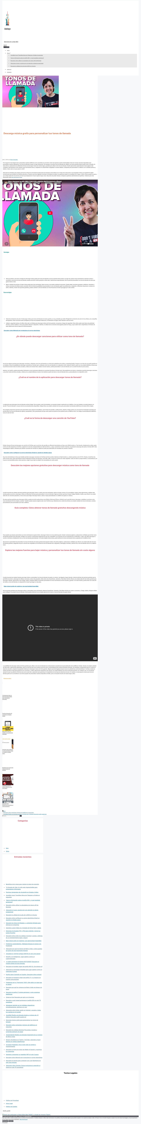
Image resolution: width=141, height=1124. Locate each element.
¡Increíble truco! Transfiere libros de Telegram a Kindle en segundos (27, 55)
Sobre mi (9, 69)
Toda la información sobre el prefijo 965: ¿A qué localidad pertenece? (27, 58)
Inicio (8, 50)
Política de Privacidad (12, 1100)
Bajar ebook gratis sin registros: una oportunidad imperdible (23, 941)
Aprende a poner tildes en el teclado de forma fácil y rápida (23, 928)
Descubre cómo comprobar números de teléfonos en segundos (18, 812)
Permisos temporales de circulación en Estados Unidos (22, 892)
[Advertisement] (50, 118)
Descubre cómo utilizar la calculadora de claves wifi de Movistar (26, 60)
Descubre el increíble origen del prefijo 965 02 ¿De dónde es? (24, 966)
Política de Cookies (11, 1106)
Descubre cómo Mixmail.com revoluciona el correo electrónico (24, 1057)
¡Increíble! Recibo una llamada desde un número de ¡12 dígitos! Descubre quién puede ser (24, 814)
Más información (24, 1119)
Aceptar (11, 1121)
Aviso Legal (9, 1103)
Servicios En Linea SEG (11, 41)
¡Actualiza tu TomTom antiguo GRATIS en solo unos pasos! (23, 953)
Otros (8, 53)
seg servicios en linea (17, 177)
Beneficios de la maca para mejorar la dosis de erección (22, 884)
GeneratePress (27, 1116)
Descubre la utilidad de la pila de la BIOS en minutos (23, 66)
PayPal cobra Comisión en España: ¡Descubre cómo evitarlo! (23, 974)
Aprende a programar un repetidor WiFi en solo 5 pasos (22, 1054)
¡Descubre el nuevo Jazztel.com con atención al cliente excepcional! (27, 63)
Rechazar (5, 1121)
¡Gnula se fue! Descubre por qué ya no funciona (20, 997)
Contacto (9, 72)
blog (4, 811)
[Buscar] (21, 816)
